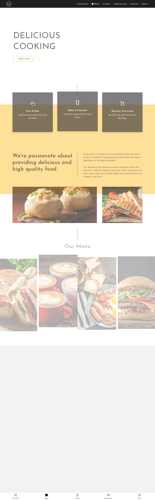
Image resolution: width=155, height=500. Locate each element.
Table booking (121, 4)
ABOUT (97, 4)
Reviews (135, 4)
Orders (107, 4)
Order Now (84, 4)
